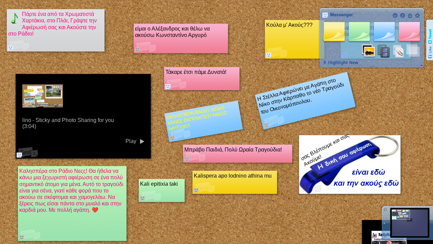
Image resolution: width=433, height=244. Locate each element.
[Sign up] (417, 15)
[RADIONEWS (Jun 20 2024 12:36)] (167, 86)
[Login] (410, 15)
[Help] (402, 15)
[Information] (395, 15)
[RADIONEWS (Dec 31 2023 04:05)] (19, 155)
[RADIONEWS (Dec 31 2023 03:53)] (10, 47)
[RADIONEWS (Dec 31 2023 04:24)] (268, 55)
